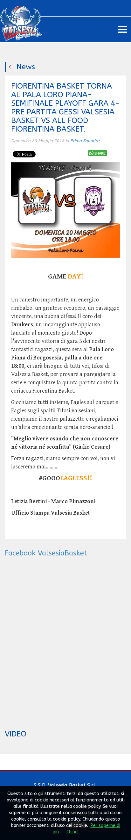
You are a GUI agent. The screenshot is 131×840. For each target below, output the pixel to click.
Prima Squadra (85, 140)
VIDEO (15, 733)
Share (99, 153)
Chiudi (72, 832)
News (26, 66)
